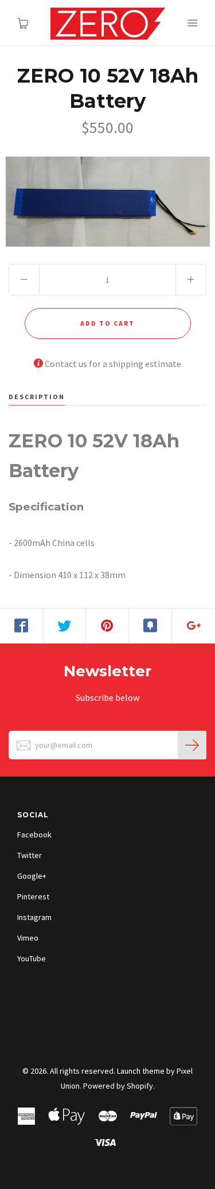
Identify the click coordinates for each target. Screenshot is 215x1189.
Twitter (29, 855)
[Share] (21, 626)
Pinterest (33, 896)
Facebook (34, 834)
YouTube (31, 958)
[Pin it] (107, 626)
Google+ (31, 876)
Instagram (34, 917)
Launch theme (141, 1071)
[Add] (193, 626)
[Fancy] (150, 626)
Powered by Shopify (118, 1086)
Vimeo (27, 938)
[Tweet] (64, 626)
